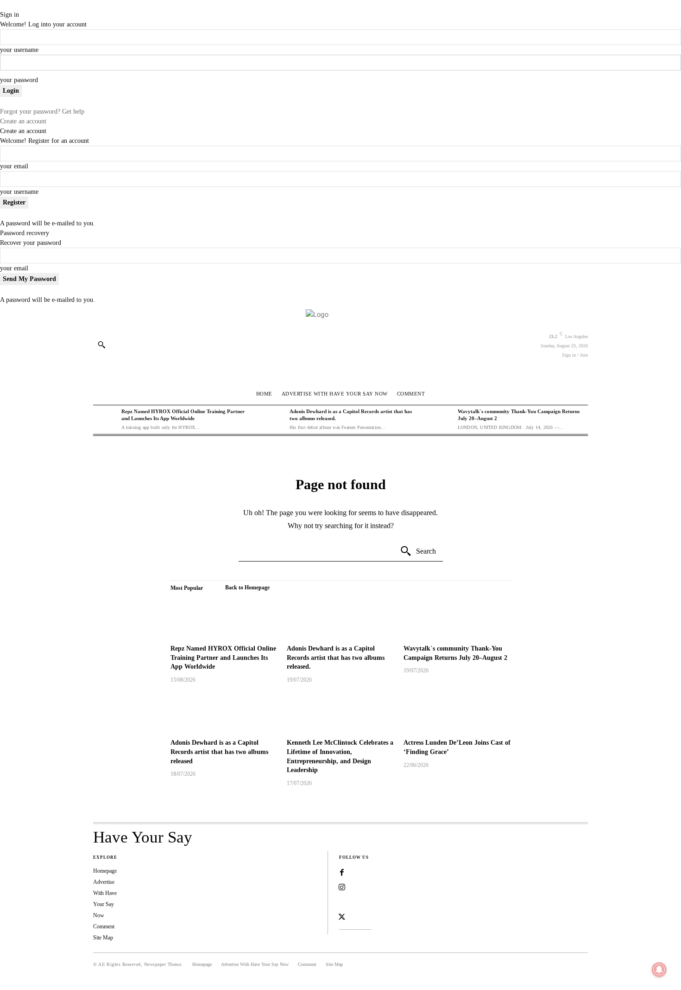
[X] (341, 917)
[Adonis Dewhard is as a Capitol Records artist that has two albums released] (224, 712)
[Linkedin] (341, 902)
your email (14, 166)
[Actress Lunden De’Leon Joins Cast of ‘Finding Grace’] (457, 712)
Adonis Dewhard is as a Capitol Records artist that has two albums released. (336, 657)
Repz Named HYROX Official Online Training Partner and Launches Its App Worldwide (223, 657)
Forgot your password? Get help (42, 111)
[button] (101, 344)
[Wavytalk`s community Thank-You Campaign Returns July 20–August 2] (441, 419)
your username (19, 49)
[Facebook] (341, 872)
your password (19, 80)
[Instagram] (341, 887)
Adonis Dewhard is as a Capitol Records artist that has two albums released (219, 751)
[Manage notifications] (659, 969)
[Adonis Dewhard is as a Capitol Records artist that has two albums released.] (273, 419)
